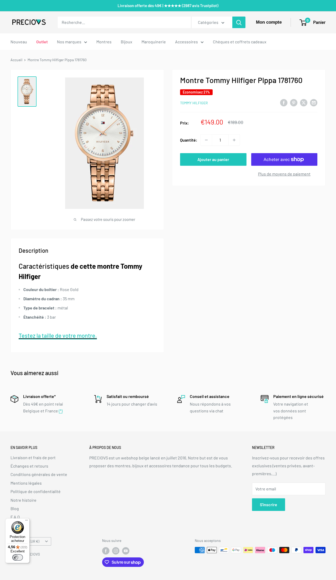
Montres (104, 41)
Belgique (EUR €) (26, 541)
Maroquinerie (153, 41)
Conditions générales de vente (38, 474)
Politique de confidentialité (35, 491)
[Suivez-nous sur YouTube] (125, 550)
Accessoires (186, 41)
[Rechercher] (238, 22)
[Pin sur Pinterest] (293, 102)
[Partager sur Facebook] (283, 102)
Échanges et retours (29, 465)
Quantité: (188, 139)
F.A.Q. (15, 516)
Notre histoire (23, 500)
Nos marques (69, 41)
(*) (60, 410)
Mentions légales (26, 482)
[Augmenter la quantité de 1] (234, 140)
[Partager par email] (313, 102)
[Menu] (26, 521)
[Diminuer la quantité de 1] (206, 140)
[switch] (17, 557)
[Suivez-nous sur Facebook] (105, 550)
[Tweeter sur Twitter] (303, 102)
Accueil (16, 60)
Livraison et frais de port (33, 457)
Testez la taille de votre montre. (58, 335)
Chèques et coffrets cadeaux (239, 41)
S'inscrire (268, 504)
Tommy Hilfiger (194, 103)
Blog (14, 508)
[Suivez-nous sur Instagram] (115, 550)
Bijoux (126, 41)
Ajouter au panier (213, 159)
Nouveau (18, 41)
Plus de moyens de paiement (284, 173)
